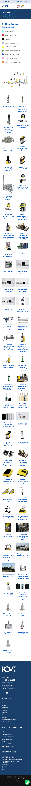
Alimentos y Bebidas (8, 746)
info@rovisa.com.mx (8, 682)
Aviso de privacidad (7, 722)
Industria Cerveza (7, 734)
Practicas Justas (6, 715)
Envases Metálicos (7, 736)
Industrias (5, 710)
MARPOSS (5, 763)
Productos (5, 707)
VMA (3, 769)
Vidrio (3, 741)
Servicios (4, 705)
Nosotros (4, 703)
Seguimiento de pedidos (9, 719)
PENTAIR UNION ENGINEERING (12, 759)
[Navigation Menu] (28, 6)
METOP (4, 766)
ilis (2, 768)
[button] (27, 782)
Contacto (4, 717)
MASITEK (5, 764)
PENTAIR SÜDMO (7, 756)
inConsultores (15, 780)
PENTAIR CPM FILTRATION (10, 761)
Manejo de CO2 (6, 744)
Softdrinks (5, 732)
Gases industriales (7, 739)
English (20, 2)
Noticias (4, 712)
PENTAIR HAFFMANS (9, 757)
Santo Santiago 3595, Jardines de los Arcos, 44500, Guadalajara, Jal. (9, 686)
